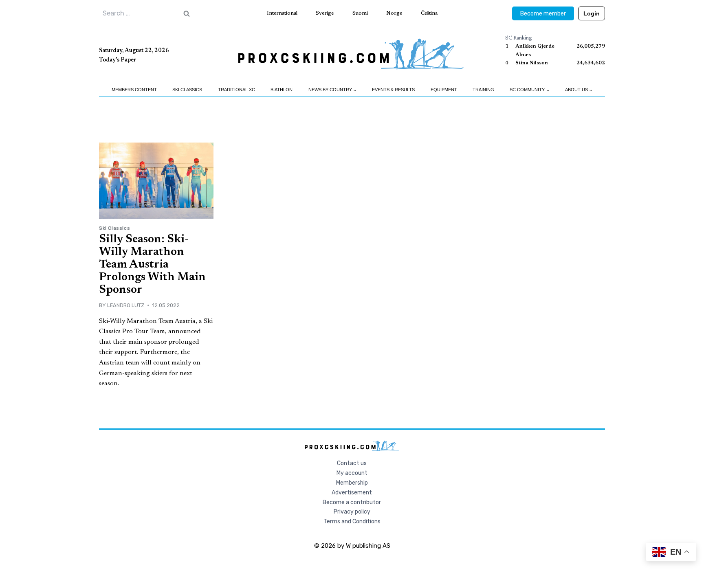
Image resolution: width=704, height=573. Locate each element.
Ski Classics (187, 89)
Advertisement (352, 492)
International (282, 13)
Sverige (325, 13)
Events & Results (393, 89)
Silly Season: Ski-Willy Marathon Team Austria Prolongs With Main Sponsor (152, 264)
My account (352, 473)
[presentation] (156, 181)
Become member (543, 13)
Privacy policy (352, 511)
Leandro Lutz (125, 305)
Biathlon (282, 89)
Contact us (352, 463)
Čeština (429, 13)
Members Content (134, 89)
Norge (394, 13)
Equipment (444, 89)
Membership (352, 482)
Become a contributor (352, 502)
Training (483, 89)
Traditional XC (236, 89)
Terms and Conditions (352, 521)
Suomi (360, 13)
